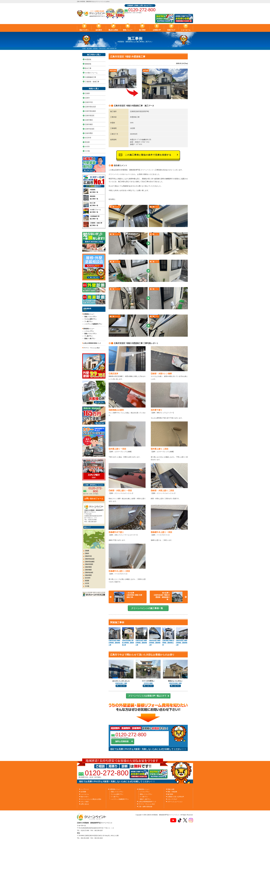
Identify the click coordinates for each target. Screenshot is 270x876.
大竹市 (87, 146)
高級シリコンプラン (90, 316)
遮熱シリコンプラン (90, 333)
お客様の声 (157, 30)
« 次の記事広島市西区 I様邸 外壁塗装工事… (134, 595)
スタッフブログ (172, 799)
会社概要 (83, 791)
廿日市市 (88, 138)
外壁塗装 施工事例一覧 (94, 191)
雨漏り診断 (170, 789)
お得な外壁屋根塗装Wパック (147, 801)
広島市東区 (89, 120)
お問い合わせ (85, 804)
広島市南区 (89, 124)
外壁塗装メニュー (115, 789)
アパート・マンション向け (91, 348)
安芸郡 (87, 142)
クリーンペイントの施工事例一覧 (147, 608)
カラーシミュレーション (175, 801)
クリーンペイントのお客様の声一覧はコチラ (147, 696)
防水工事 (88, 68)
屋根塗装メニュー (143, 789)
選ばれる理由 (113, 30)
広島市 (87, 98)
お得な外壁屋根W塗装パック (92, 343)
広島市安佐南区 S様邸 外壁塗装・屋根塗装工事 (128, 643)
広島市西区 (89, 133)
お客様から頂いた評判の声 (175, 796)
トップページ (85, 789)
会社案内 (99, 30)
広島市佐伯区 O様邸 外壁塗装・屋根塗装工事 (154, 643)
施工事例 (142, 30)
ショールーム (185, 30)
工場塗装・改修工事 (92, 81)
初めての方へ (84, 30)
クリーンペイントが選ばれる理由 (91, 799)
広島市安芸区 (89, 115)
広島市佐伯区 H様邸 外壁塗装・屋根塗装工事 (141, 643)
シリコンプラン (89, 331)
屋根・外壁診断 (172, 791)
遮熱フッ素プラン (89, 338)
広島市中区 (89, 102)
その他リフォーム (91, 73)
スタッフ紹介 (85, 801)
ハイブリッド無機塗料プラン (93, 324)
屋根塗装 (88, 64)
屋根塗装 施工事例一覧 (94, 197)
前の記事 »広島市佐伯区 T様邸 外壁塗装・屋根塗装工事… (162, 596)
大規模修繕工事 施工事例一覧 (94, 217)
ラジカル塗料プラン (90, 319)
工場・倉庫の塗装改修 (145, 806)
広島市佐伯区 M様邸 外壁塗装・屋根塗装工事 (114, 643)
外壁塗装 (88, 59)
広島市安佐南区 (90, 111)
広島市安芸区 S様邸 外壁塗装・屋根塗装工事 (181, 643)
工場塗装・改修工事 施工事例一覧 (96, 224)
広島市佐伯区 (89, 129)
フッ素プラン (88, 321)
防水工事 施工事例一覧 (94, 204)
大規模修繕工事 (90, 77)
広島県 (87, 93)
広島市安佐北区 (90, 107)
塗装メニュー (127, 30)
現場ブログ (171, 30)
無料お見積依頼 (122, 741)
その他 (87, 151)
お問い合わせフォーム (93, 498)
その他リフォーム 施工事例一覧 (95, 211)
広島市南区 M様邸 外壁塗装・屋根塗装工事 (168, 643)
